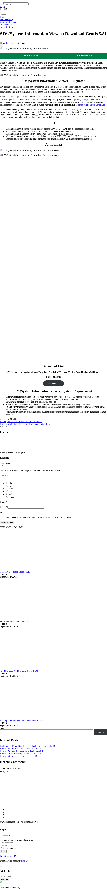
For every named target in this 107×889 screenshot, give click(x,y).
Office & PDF (6, 24)
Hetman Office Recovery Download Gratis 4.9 (20, 753)
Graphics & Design (8, 22)
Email (3, 507)
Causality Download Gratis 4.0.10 (15, 572)
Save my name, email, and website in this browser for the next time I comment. (38, 517)
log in (9, 43)
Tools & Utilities (7, 27)
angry (11, 497)
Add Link (4, 879)
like (10, 483)
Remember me (9, 848)
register (17, 43)
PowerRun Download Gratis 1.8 (14, 621)
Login (2, 6)
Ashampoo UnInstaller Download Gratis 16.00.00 (22, 720)
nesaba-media (6, 463)
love (11, 486)
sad (10, 494)
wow (11, 491)
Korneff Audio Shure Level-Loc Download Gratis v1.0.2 (25, 424)
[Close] (1, 866)
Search (3, 728)
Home (2, 17)
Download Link (54, 383)
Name (3, 502)
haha (11, 489)
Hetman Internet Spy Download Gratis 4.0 (18, 756)
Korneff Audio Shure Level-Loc (90, 105)
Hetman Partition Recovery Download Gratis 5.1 (21, 751)
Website (3, 512)
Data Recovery (6, 19)
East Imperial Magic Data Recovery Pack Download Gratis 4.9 (27, 746)
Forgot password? (8, 856)
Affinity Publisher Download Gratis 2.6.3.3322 (21, 421)
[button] (1, 45)
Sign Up (25, 861)
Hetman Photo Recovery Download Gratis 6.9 (20, 748)
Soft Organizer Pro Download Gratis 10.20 (19, 671)
